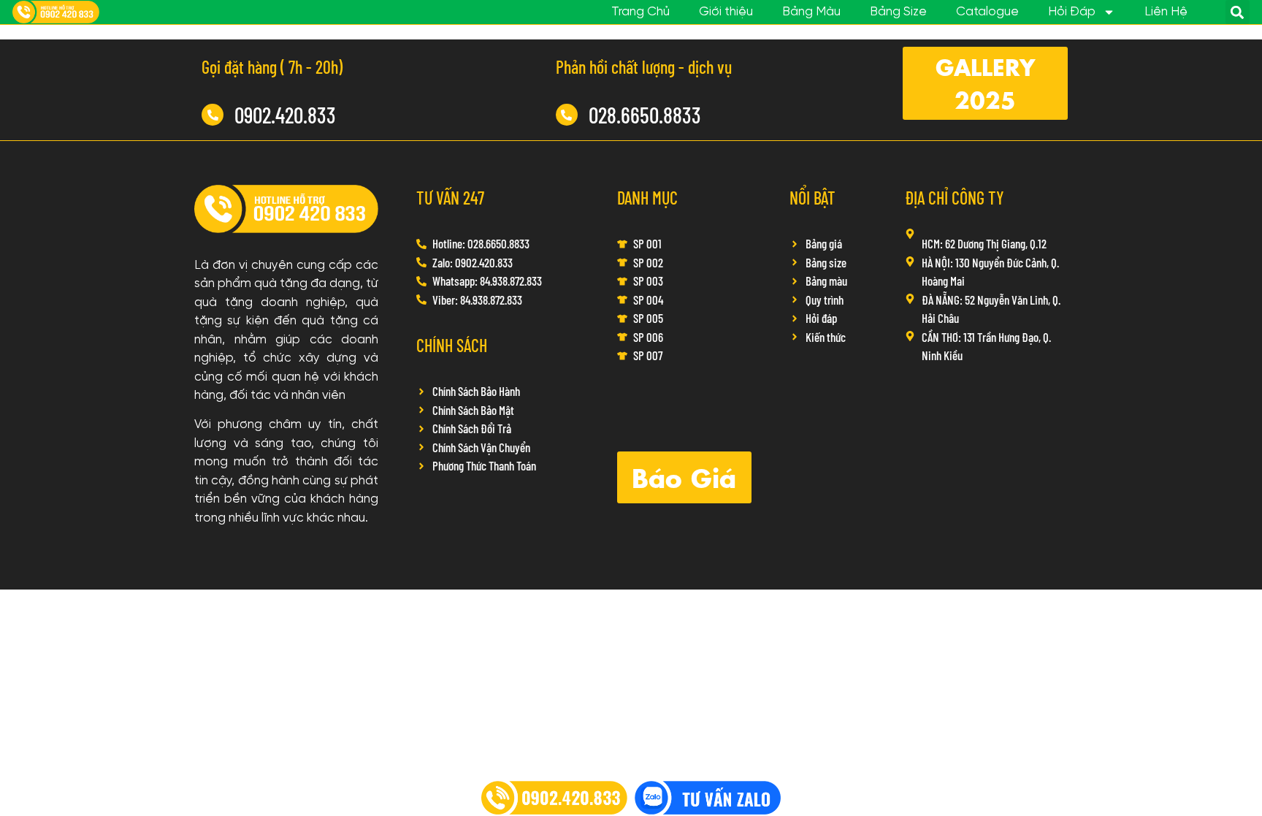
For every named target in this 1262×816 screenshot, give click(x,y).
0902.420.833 (285, 115)
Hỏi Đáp (1071, 11)
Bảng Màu (811, 11)
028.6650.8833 (645, 115)
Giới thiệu (726, 11)
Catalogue (987, 11)
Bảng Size (898, 11)
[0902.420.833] (212, 115)
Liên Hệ (1166, 11)
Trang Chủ (640, 11)
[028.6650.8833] (567, 115)
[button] (1237, 12)
